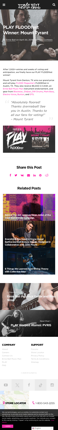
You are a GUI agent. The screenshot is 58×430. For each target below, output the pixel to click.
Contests (48, 40)
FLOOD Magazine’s (25, 83)
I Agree (8, 426)
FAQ (4, 365)
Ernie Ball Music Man (13, 89)
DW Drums (37, 91)
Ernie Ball (11, 40)
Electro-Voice (9, 94)
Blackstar (18, 91)
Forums (34, 349)
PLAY (4, 362)
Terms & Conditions (40, 359)
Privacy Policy (37, 356)
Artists (39, 40)
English (37, 428)
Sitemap (35, 362)
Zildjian (27, 91)
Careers (5, 352)
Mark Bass (49, 91)
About (5, 349)
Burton (20, 94)
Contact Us (7, 356)
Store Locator (37, 352)
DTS (32, 94)
